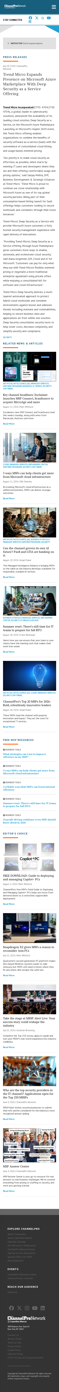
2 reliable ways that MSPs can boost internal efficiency (29, 788)
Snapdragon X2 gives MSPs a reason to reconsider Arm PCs (28, 949)
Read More (9, 423)
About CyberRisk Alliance (20, 1237)
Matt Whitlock (26, 406)
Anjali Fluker (25, 560)
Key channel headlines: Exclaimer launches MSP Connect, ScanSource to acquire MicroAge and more (28, 398)
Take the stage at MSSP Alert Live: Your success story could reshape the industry (29, 1021)
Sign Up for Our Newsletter (21, 1253)
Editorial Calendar (17, 1241)
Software (8, 388)
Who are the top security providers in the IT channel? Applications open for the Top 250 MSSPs (28, 1093)
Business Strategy (40, 539)
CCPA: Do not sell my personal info (25, 1357)
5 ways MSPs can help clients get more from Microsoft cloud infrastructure (28, 475)
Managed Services (40, 383)
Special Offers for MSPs (20, 1256)
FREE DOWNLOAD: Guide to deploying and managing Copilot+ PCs (28, 877)
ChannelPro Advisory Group (21, 1249)
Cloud (6, 464)
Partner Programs (12, 386)
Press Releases (15, 57)
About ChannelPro (17, 1234)
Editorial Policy (15, 1353)
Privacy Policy (14, 1346)
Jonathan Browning (26, 1030)
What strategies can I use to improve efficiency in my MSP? (24, 755)
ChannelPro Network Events (22, 1274)
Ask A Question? (16, 1260)
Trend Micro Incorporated (18, 107)
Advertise (12, 1292)
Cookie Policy (14, 1350)
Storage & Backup (29, 620)
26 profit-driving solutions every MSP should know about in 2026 (29, 821)
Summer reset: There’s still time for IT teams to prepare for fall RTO (28, 628)
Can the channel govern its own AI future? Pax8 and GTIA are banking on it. (28, 551)
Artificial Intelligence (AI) (16, 383)
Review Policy (14, 1338)
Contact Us (13, 1334)
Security (7, 337)
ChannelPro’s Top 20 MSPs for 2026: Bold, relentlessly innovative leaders (27, 703)
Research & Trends (32, 386)
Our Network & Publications (22, 1245)
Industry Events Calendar (20, 1278)
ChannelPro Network (26, 1102)
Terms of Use (14, 1342)
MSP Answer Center (38, 464)
